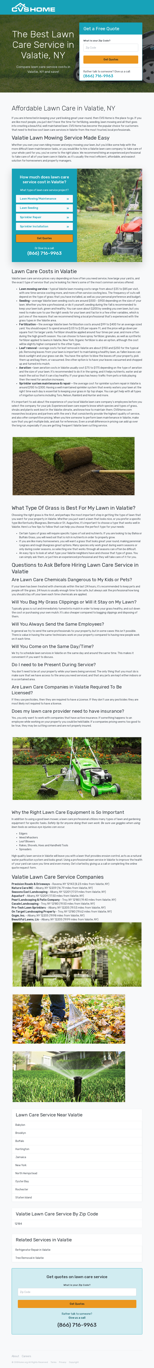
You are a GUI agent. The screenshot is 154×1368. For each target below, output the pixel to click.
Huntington (22, 1149)
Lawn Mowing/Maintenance (38, 198)
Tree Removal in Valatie (29, 1258)
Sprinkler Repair (31, 217)
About (15, 1356)
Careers (26, 1356)
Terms (54, 1362)
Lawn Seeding (29, 208)
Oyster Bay (22, 1181)
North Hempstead (26, 1173)
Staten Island (23, 1197)
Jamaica (20, 1157)
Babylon (20, 1125)
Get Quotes (110, 59)
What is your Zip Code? (96, 40)
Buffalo (19, 1141)
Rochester (21, 1189)
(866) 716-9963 (98, 76)
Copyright (74, 1362)
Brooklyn (20, 1133)
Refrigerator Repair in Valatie (33, 1249)
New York (20, 1165)
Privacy (62, 1362)
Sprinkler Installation (34, 226)
